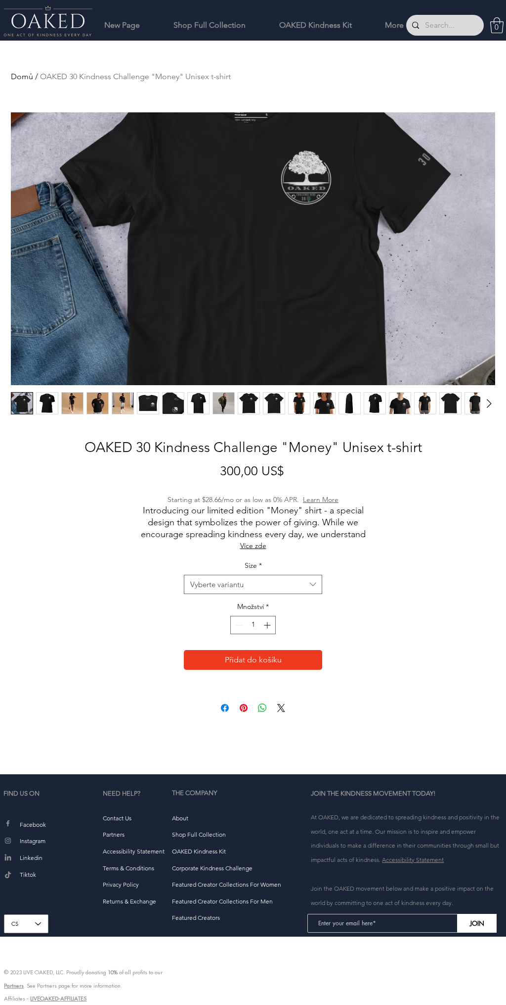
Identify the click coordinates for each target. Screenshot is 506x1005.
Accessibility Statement (413, 859)
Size (253, 565)
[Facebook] (8, 823)
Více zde (253, 545)
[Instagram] (8, 841)
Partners (14, 985)
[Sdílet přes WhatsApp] (262, 708)
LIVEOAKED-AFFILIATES (58, 998)
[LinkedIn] (8, 858)
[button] (497, 25)
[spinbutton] (253, 625)
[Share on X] (281, 708)
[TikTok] (8, 875)
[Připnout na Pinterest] (244, 708)
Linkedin (31, 857)
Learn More (320, 499)
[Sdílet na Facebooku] (225, 708)
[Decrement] (238, 625)
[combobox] (253, 584)
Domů (22, 76)
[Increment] (268, 625)
